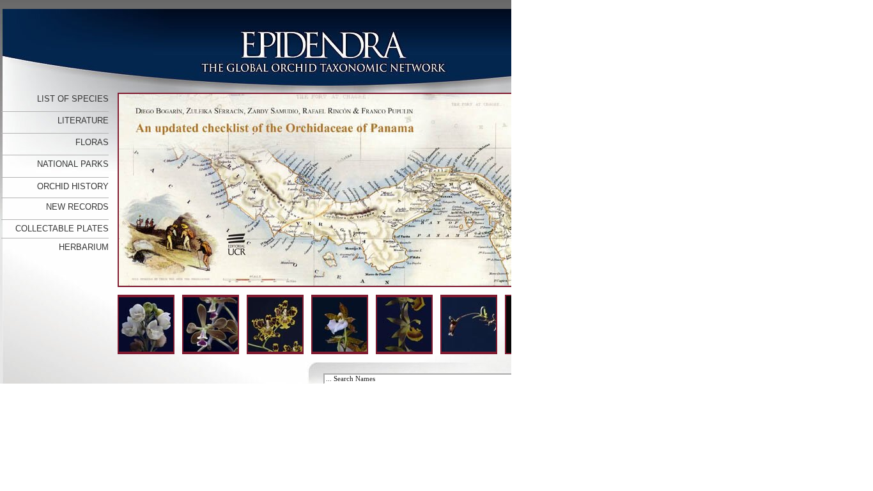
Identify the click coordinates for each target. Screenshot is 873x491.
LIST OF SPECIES (73, 99)
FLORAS (92, 142)
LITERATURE (83, 120)
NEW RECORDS (77, 207)
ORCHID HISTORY (73, 186)
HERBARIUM (84, 247)
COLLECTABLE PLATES (62, 228)
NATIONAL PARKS (73, 164)
